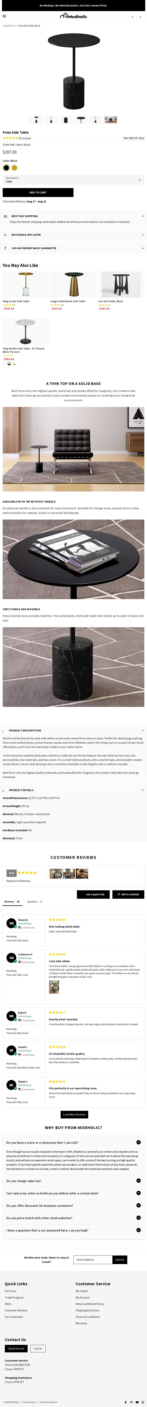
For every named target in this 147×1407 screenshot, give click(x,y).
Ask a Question (95, 894)
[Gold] (14, 168)
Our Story (10, 1291)
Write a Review (130, 894)
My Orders (82, 1291)
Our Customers (14, 1317)
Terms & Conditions (88, 1317)
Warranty (81, 1323)
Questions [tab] (32, 901)
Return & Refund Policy (90, 1304)
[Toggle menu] (5, 16)
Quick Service (16, 1348)
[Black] (6, 168)
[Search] (132, 16)
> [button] (74, 1114)
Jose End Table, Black (110, 301)
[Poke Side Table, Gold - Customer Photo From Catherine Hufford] (56, 874)
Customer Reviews (16, 1310)
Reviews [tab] (9, 901)
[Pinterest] (131, 1402)
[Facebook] (125, 1402)
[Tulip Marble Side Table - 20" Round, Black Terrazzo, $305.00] (26, 332)
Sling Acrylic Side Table (16, 301)
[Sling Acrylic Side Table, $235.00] (26, 284)
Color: (10, 161)
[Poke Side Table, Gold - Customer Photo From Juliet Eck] (69, 874)
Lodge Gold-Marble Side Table (67, 301)
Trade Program (14, 1297)
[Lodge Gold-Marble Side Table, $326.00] (73, 284)
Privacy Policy (29, 1402)
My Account (82, 1297)
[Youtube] (137, 1402)
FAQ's (8, 1304)
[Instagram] (142, 1402)
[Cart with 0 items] (140, 16)
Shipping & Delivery (87, 1310)
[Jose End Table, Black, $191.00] (121, 284)
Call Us (38, 1348)
